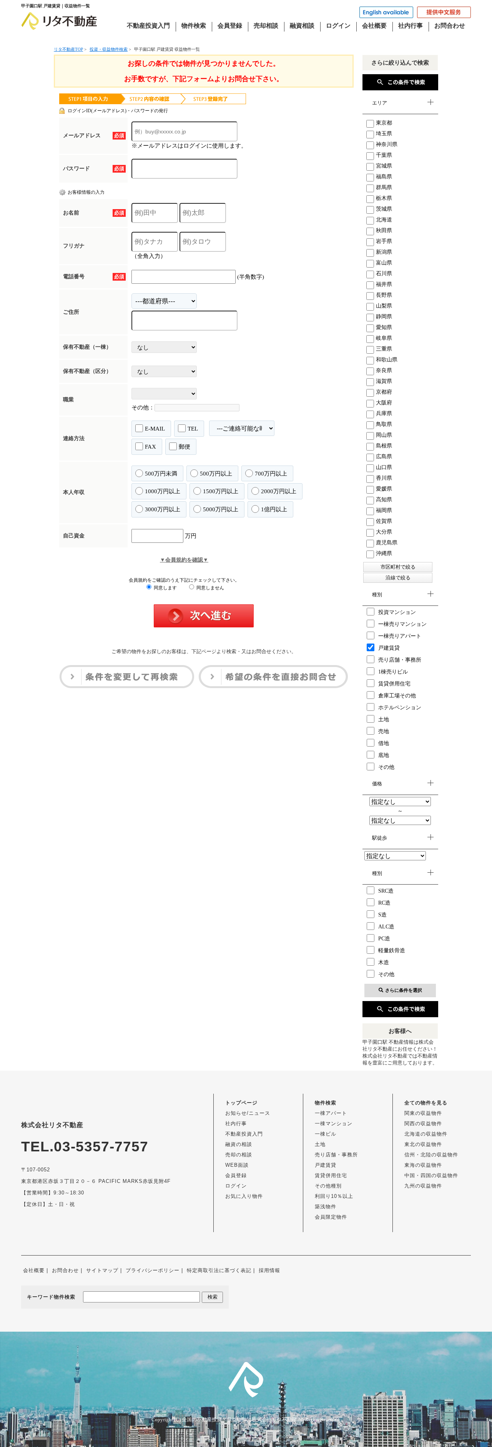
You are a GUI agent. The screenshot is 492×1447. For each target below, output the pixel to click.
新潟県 (384, 252)
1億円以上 (274, 509)
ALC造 (386, 927)
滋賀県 (384, 381)
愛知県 (384, 327)
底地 (383, 755)
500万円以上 (216, 474)
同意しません (209, 587)
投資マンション (397, 612)
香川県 (384, 478)
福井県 (384, 284)
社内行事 (410, 25)
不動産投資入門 (148, 25)
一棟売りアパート (399, 636)
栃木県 (384, 198)
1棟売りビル (393, 672)
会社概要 (374, 25)
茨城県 (384, 209)
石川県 (384, 273)
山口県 (384, 467)
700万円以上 (271, 474)
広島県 (384, 456)
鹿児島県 (386, 543)
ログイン (338, 25)
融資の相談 (238, 1144)
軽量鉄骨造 (391, 950)
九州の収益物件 (423, 1186)
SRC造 (386, 891)
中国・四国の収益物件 (431, 1175)
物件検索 (193, 25)
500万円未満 (161, 474)
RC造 (384, 903)
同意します (165, 587)
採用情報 (269, 1270)
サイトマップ (102, 1270)
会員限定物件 (331, 1217)
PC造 (384, 938)
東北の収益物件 (423, 1144)
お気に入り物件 (244, 1196)
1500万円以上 (220, 491)
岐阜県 (384, 338)
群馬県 (384, 187)
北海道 (384, 220)
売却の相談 (238, 1155)
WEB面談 (237, 1165)
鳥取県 (384, 424)
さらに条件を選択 (403, 990)
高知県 (384, 499)
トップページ (241, 1103)
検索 (213, 1297)
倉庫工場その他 (397, 696)
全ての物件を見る (425, 1103)
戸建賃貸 (389, 648)
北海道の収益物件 (425, 1134)
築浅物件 (325, 1206)
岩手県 (384, 241)
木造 (383, 962)
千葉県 (384, 155)
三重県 (384, 349)
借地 (383, 743)
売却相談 (266, 25)
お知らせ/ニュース (247, 1113)
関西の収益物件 (423, 1123)
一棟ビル (325, 1134)
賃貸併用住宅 (394, 684)
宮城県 (384, 166)
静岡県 (384, 316)
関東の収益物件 (423, 1113)
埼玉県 (384, 133)
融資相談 (302, 25)
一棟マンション (333, 1123)
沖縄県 (384, 553)
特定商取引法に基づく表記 (219, 1270)
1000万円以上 (162, 491)
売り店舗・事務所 (399, 660)
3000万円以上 (162, 509)
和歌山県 (386, 360)
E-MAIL (155, 429)
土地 (383, 719)
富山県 (384, 263)
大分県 (384, 532)
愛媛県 (384, 489)
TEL (193, 429)
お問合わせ (449, 25)
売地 (383, 731)
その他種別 (328, 1186)
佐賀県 (384, 521)
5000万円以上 (220, 509)
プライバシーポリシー (153, 1270)
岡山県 (384, 435)
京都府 (384, 392)
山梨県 (384, 306)
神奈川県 (386, 144)
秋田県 (384, 230)
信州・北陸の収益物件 (431, 1155)
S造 (382, 915)
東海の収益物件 (423, 1165)
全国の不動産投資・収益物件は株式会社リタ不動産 (239, 1419)
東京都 (384, 123)
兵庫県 (384, 413)
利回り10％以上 (334, 1196)
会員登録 (230, 25)
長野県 (384, 295)
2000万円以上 (278, 491)
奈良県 (384, 370)
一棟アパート (331, 1113)
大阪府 (384, 403)
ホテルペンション (399, 707)
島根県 (384, 446)
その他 (386, 767)
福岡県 (384, 510)
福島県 (384, 177)
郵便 (184, 447)
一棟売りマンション (402, 624)
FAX (150, 447)
